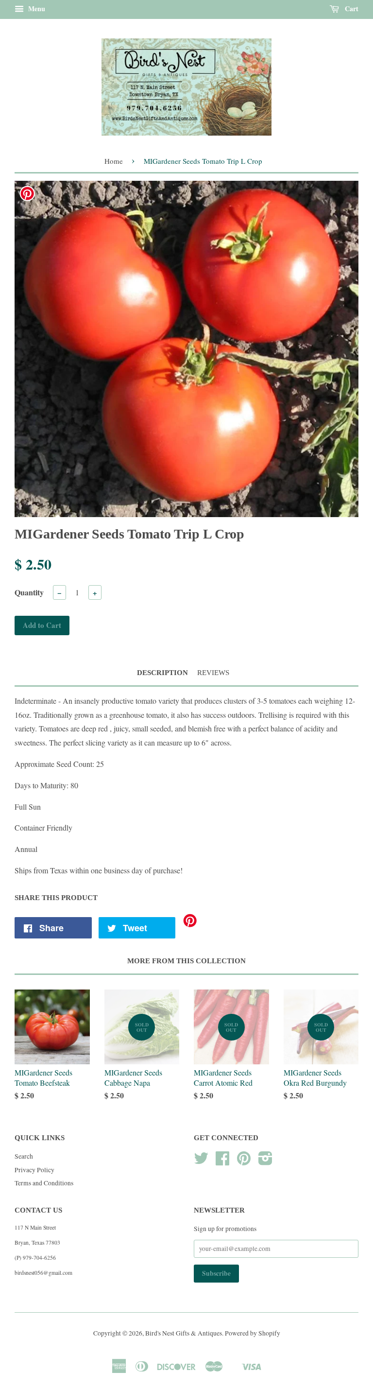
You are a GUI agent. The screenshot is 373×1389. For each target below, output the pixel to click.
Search (24, 1156)
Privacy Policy (34, 1169)
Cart (350, 8)
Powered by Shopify (252, 1333)
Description (162, 673)
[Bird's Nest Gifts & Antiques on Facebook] (222, 1161)
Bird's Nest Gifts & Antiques (183, 1333)
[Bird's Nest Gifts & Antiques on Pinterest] (244, 1161)
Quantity (29, 592)
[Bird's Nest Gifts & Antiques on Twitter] (201, 1161)
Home (113, 161)
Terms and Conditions (44, 1183)
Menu (35, 8)
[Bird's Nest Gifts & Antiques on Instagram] (265, 1161)
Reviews (213, 673)
